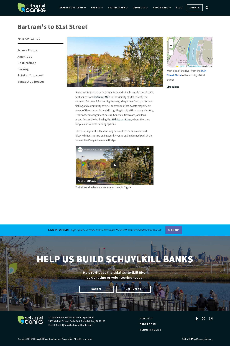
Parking (23, 69)
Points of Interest (31, 75)
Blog (179, 7)
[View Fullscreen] (171, 52)
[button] (41, 40)
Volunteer (133, 289)
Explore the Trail (72, 7)
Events (95, 7)
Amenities (25, 57)
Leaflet (181, 66)
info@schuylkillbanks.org (78, 325)
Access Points (27, 50)
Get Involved (116, 7)
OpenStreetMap (194, 66)
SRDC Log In (148, 324)
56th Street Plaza (121, 120)
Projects (139, 7)
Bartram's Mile (101, 97)
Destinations (27, 63)
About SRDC (160, 7)
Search (207, 7)
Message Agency (204, 339)
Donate (195, 7)
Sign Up (173, 230)
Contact (146, 318)
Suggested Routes (31, 82)
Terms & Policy (150, 329)
